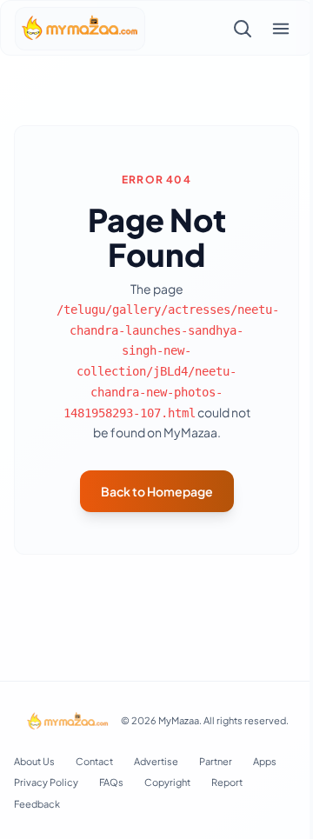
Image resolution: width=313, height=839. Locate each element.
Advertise (156, 761)
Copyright (167, 782)
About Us (34, 761)
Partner (215, 761)
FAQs (111, 782)
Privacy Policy (46, 782)
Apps (264, 761)
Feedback (37, 803)
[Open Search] (242, 28)
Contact (94, 761)
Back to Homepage (157, 491)
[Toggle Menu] (280, 28)
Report (227, 782)
